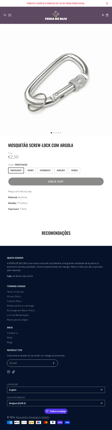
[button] (51, 132)
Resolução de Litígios (17, 319)
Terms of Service (15, 291)
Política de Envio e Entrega (20, 305)
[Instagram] (8, 371)
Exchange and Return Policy (21, 310)
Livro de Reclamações (18, 315)
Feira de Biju (22, 417)
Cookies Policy (14, 301)
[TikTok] (13, 371)
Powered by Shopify (39, 417)
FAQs (10, 337)
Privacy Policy (14, 296)
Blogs (10, 342)
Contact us (12, 332)
